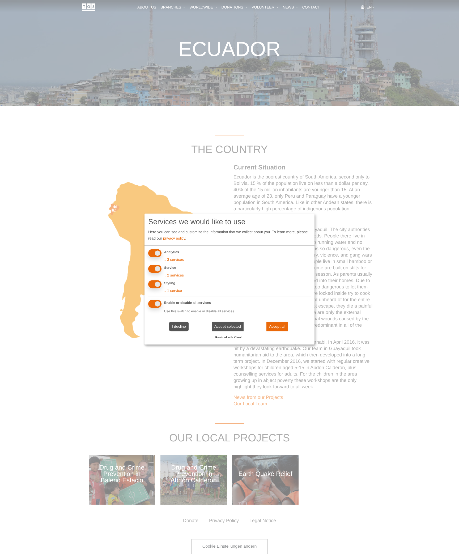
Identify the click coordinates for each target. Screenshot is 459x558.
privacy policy (174, 238)
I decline (179, 326)
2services (174, 275)
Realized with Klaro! (228, 337)
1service (173, 291)
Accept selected (227, 326)
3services (174, 259)
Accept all (277, 326)
